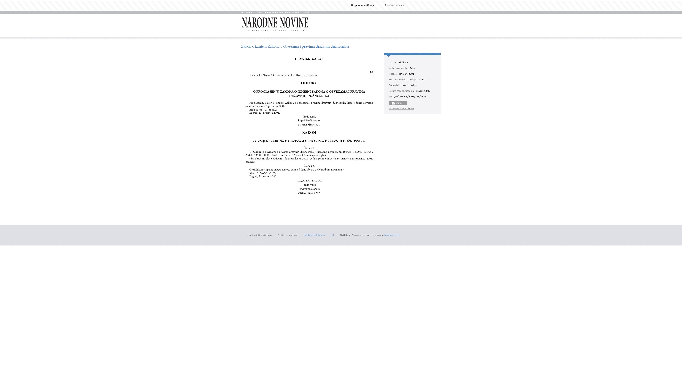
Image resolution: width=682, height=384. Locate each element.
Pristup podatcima (314, 235)
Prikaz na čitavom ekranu (401, 108)
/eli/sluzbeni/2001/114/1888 (410, 96)
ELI (332, 235)
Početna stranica (395, 5)
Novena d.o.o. (392, 235)
